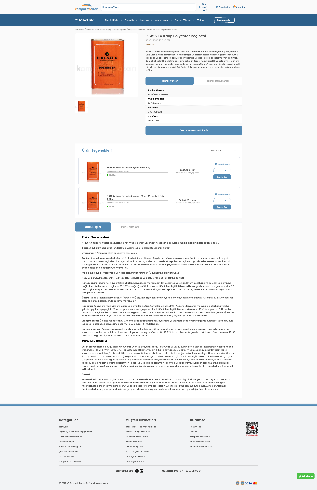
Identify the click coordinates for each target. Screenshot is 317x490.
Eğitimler (201, 20)
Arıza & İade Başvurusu (201, 446)
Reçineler (122, 29)
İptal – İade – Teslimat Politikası (140, 427)
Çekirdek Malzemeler (69, 451)
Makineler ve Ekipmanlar (70, 436)
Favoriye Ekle (224, 164)
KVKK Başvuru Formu (135, 461)
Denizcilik (129, 20)
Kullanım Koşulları (134, 446)
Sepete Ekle (222, 177)
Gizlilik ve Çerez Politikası (137, 451)
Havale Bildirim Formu (200, 441)
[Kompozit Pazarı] (86, 7)
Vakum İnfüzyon (66, 441)
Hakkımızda (195, 427)
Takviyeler (63, 427)
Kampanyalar (223, 20)
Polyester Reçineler (136, 29)
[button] (237, 7)
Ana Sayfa (79, 29)
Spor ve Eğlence (183, 20)
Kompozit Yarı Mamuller (70, 461)
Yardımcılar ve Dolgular (70, 446)
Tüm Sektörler (112, 20)
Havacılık (144, 20)
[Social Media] (137, 471)
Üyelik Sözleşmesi (133, 441)
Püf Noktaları (130, 227)
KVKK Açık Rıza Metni (135, 456)
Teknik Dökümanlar (218, 80)
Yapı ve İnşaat (162, 20)
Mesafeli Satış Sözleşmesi (137, 431)
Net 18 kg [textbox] (216, 150)
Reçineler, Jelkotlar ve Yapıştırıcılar (101, 29)
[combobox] (223, 150)
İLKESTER (149, 45)
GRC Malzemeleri (67, 456)
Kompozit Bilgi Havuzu (200, 436)
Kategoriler (86, 20)
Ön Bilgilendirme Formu (136, 436)
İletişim (193, 431)
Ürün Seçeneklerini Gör (194, 130)
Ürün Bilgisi (93, 227)
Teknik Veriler (170, 80)
